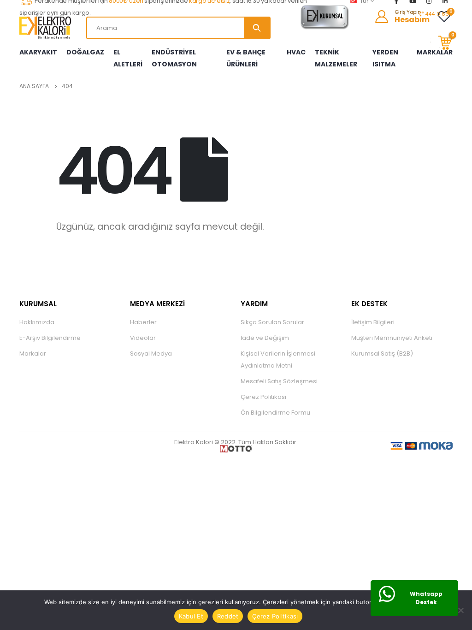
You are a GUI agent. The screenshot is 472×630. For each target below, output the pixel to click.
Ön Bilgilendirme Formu (275, 412)
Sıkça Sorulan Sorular (272, 322)
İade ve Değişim (265, 337)
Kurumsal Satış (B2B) (382, 353)
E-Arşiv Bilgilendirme (50, 337)
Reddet (228, 616)
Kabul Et (191, 616)
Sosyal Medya (151, 353)
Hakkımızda (36, 322)
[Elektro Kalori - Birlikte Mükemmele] (47, 28)
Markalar (32, 353)
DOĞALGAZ (85, 52)
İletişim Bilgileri (373, 322)
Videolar (143, 337)
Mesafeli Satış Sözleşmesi (279, 381)
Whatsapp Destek (426, 598)
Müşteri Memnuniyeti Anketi (391, 337)
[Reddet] (460, 610)
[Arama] (257, 28)
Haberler (143, 322)
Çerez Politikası (263, 396)
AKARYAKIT (38, 52)
